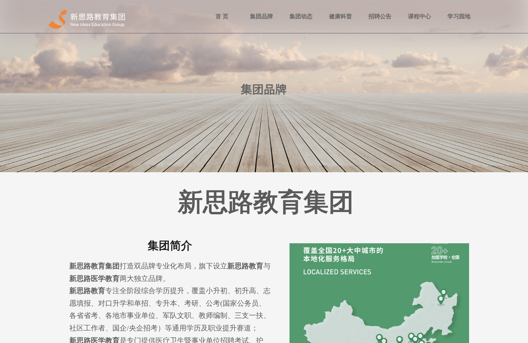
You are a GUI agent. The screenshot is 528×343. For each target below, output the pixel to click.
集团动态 (301, 16)
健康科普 (340, 16)
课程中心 (419, 16)
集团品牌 (261, 16)
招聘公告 (380, 16)
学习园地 (459, 16)
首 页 (222, 16)
